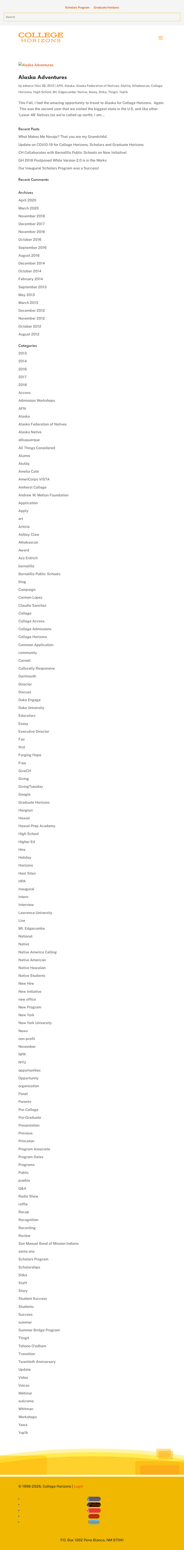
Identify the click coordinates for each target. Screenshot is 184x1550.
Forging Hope (29, 755)
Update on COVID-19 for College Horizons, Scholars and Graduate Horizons (81, 145)
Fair (21, 739)
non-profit (26, 1039)
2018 (22, 385)
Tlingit (113, 92)
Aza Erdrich (28, 558)
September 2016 (32, 248)
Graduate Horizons (106, 7)
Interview (26, 905)
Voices (23, 1385)
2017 (22, 377)
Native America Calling (37, 952)
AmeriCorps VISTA (34, 479)
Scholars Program (77, 7)
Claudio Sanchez (32, 605)
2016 (22, 369)
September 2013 (32, 287)
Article (24, 527)
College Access (31, 621)
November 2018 (31, 216)
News (93, 92)
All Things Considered (36, 448)
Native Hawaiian (32, 968)
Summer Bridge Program (39, 1330)
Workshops (27, 1417)
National (25, 936)
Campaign (26, 589)
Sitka (103, 92)
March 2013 (28, 303)
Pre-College (28, 1110)
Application (28, 503)
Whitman (25, 1409)
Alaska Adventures (42, 77)
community (27, 653)
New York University (35, 1023)
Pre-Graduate (29, 1117)
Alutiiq (125, 86)
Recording (27, 1228)
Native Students (31, 976)
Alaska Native (30, 432)
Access (24, 393)
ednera (28, 86)
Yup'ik (123, 92)
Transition (26, 1354)
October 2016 (29, 239)
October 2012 (29, 326)
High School (42, 92)
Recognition (28, 1220)
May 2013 (26, 295)
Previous (25, 1133)
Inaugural (26, 889)
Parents (24, 1102)
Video (23, 1377)
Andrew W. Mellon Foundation (43, 495)
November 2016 (31, 232)
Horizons (25, 865)
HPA (22, 881)
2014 (22, 361)
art (20, 519)
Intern (23, 897)
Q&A (22, 1188)
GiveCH (24, 771)
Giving (23, 779)
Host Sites (27, 873)
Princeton (26, 1141)
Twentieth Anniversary (37, 1362)
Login (78, 1486)
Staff (22, 1283)
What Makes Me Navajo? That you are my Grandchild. (62, 137)
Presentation (28, 1125)
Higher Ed (26, 842)
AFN (59, 86)
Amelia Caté (28, 471)
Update (24, 1369)
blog (22, 582)
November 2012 (31, 318)
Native (82, 92)
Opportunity (28, 1078)
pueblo (24, 1180)
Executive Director (33, 731)
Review (24, 1236)
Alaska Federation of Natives (97, 86)
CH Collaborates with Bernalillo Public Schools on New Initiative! (72, 152)
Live (21, 920)
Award (23, 550)
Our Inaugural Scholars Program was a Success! (58, 168)
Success (25, 1314)
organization (28, 1086)
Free (22, 763)
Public (23, 1172)
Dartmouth (27, 676)
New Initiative (29, 991)
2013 (22, 353)
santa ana (26, 1251)
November (27, 1046)
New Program (29, 1007)
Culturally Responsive (36, 668)
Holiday (24, 857)
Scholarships (29, 1267)
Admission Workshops (36, 400)
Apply (23, 511)
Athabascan (140, 86)
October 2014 (29, 271)
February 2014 (30, 279)
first (21, 747)
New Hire (26, 983)
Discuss (24, 692)
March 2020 (28, 208)
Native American (32, 960)
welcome (26, 1401)
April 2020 (27, 200)
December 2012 (31, 310)
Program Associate (34, 1149)
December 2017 (31, 224)
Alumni (24, 456)
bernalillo (26, 566)
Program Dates (30, 1157)
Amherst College (32, 487)
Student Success (32, 1298)
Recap (23, 1212)
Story (23, 1291)
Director (25, 684)
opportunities (29, 1070)
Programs (26, 1165)
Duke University (31, 708)
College (24, 613)
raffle (23, 1204)
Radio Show (28, 1196)
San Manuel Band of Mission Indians (48, 1243)
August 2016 (28, 255)
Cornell (24, 660)
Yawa (22, 1425)
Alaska (69, 86)
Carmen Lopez (30, 597)
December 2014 (31, 263)
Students (26, 1306)
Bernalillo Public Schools (39, 574)
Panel (23, 1094)
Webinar (25, 1393)
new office (27, 999)
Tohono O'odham (32, 1346)
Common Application (35, 645)
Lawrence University (35, 913)
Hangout (25, 810)
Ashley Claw (28, 534)
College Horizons (32, 637)
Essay (23, 724)
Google (24, 794)
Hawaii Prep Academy (36, 826)
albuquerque (29, 440)
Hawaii (24, 818)
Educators (26, 715)
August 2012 (28, 334)
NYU (22, 1062)
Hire (21, 850)
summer (25, 1322)
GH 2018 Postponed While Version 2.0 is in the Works (62, 160)
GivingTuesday (30, 786)
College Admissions (34, 629)
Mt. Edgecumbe (64, 92)
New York (26, 1015)
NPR (22, 1054)
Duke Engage (29, 700)
